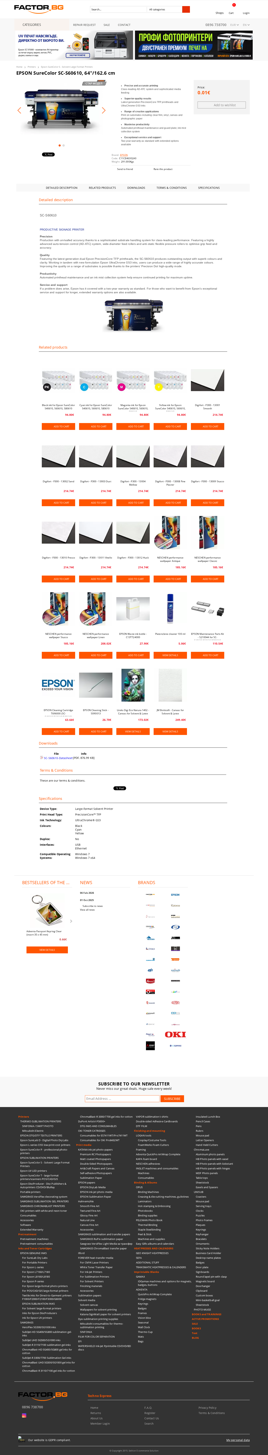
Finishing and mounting (149, 1131)
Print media (83, 1145)
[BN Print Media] (175, 948)
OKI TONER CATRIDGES (91, 1131)
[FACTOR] (150, 894)
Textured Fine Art (90, 1210)
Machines (143, 1173)
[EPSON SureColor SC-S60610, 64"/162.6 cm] (61, 107)
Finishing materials (91, 1286)
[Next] (246, 47)
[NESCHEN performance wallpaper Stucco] (58, 608)
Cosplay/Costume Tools (152, 1140)
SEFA (139, 1258)
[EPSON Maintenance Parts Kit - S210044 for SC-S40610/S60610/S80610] (207, 608)
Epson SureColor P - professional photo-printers (44, 1151)
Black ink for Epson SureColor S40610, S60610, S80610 (58, 406)
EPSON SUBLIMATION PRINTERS (39, 1158)
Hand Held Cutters (207, 1145)
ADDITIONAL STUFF (147, 1262)
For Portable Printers (34, 1262)
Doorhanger (203, 1286)
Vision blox (144, 1318)
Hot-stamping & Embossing (154, 1206)
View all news (87, 909)
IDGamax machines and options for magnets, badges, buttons (164, 1283)
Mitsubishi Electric (33, 1131)
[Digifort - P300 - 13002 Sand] (58, 456)
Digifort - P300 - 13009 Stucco (207, 481)
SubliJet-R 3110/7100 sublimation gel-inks (46, 1345)
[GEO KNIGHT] (175, 991)
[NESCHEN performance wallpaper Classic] (207, 532)
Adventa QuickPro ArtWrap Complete (158, 1154)
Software (25, 1225)
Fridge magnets (147, 1299)
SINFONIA (86, 1332)
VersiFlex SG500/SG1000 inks (39, 1327)
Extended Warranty (31, 1229)
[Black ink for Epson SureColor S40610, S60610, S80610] (58, 380)
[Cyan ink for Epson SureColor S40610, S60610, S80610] (95, 380)
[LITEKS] (150, 948)
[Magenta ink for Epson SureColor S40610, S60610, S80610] (133, 380)
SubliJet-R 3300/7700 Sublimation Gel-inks (46, 1358)
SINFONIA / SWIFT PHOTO (37, 1126)
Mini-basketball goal (208, 1300)
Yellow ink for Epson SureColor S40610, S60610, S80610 (170, 407)
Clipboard (201, 1290)
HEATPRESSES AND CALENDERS (153, 1248)
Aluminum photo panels (210, 1154)
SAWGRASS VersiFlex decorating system (43, 1196)
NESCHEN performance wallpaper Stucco (58, 635)
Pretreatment (27, 1234)
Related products (102, 188)
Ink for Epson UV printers (37, 1318)
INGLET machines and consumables (157, 1168)
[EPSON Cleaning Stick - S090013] (95, 685)
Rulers (199, 1131)
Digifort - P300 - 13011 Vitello (95, 557)
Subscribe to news (93, 906)
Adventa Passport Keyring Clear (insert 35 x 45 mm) (44, 933)
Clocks (199, 1210)
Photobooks (145, 1210)
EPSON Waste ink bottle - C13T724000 (133, 635)
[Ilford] (175, 916)
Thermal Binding (147, 1225)
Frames (142, 1313)
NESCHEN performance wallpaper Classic (207, 559)
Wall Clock (144, 1327)
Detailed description (61, 188)
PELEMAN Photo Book (149, 1220)
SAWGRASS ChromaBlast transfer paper (103, 1248)
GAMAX (140, 1276)
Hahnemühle (86, 1201)
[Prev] (21, 47)
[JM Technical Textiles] (175, 938)
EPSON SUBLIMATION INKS (38, 1303)
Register (149, 1413)
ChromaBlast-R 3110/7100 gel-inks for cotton (48, 1370)
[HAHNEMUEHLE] (150, 916)
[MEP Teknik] (175, 1024)
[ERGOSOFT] (150, 1013)
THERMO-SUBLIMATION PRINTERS (40, 1121)
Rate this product (163, 169)
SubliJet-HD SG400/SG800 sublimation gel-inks (47, 1333)
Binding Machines (148, 1192)
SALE (107, 25)
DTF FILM (141, 1126)
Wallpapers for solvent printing (98, 1309)
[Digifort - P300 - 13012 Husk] (133, 532)
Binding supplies (147, 1215)
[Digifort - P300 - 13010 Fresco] (58, 532)
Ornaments (202, 1243)
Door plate (202, 1267)
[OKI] (175, 1035)
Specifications (209, 188)
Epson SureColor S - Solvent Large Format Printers (67, 66)
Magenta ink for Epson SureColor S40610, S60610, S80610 (133, 407)
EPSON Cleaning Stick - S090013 (95, 711)
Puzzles (200, 1215)
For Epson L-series (33, 1267)
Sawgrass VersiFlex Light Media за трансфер (106, 1243)
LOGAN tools (143, 1135)
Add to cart (61, 426)
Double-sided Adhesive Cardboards (157, 1121)
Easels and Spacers (207, 1187)
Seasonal (143, 1322)
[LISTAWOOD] (175, 981)
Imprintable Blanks (146, 1272)
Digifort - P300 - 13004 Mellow (133, 483)
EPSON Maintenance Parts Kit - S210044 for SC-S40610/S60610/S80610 (207, 636)
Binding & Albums (145, 1182)
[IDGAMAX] (175, 1045)
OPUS (139, 1187)
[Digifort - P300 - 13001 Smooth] (207, 380)
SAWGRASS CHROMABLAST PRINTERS (42, 1206)
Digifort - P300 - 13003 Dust (95, 481)
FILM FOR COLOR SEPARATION (96, 1336)
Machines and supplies (151, 1239)
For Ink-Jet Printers (91, 1272)
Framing (141, 1149)
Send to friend (125, 169)
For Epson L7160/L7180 (36, 1272)
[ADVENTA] (150, 981)
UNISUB (198, 1192)
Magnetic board (205, 1281)
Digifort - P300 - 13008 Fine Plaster (170, 483)
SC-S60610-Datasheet (58, 758)
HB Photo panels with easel (212, 1159)
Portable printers (30, 1192)
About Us (96, 1418)
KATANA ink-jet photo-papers (95, 1149)
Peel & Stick (145, 1234)
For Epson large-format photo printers (45, 1286)
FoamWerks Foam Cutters (153, 1145)
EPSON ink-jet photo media (96, 1192)
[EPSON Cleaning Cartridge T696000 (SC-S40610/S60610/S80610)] (58, 685)
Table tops (202, 1178)
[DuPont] (175, 1002)
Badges (142, 1308)
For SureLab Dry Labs (35, 1258)
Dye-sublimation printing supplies (98, 1319)
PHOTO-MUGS (202, 1309)
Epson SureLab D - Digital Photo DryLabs (44, 1140)
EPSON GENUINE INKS (33, 1253)
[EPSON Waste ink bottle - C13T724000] (133, 608)
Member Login (100, 1423)
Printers (32, 66)
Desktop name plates (208, 1258)
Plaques (200, 1225)
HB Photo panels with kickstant (214, 1163)
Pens (199, 1126)
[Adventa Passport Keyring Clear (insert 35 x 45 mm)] (47, 911)
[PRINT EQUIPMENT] (150, 1035)
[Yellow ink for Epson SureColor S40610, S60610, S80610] (170, 380)
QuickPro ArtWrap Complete (155, 1294)
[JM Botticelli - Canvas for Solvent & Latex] (170, 685)
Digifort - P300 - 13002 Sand (58, 481)
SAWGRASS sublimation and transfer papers (104, 1234)
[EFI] (150, 970)
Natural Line (87, 1220)
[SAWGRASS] (150, 905)
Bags (141, 1341)
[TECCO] (175, 959)
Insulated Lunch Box (208, 1116)
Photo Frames (204, 1220)
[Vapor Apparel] (175, 927)
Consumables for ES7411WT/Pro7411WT (104, 1135)
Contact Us (151, 1418)
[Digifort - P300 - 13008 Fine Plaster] (170, 456)
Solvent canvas (89, 1305)
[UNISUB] (175, 970)
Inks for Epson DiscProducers (39, 1313)
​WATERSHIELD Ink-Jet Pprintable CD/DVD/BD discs (104, 1347)
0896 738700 (215, 24)
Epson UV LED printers (33, 1171)
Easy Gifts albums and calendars (155, 1243)
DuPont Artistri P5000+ (91, 1121)
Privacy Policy (207, 1408)
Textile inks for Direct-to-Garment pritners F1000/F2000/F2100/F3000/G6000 (47, 1297)
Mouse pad (202, 1135)
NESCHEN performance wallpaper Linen (96, 635)
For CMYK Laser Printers (94, 1262)
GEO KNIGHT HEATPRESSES (152, 1253)
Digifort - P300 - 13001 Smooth (207, 406)
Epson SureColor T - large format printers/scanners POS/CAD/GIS (39, 1177)
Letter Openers (205, 1140)
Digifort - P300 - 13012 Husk (133, 557)
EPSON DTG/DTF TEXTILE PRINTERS (41, 1135)
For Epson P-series (33, 1281)
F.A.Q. (148, 1408)
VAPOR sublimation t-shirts (152, 1116)
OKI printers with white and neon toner (43, 1210)
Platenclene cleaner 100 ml (170, 634)
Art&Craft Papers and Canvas (97, 1168)
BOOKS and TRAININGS (206, 1314)
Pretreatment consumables (36, 1243)
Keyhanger (202, 1234)
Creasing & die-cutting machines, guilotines (163, 1196)
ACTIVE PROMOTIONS (205, 1319)
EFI (80, 1341)
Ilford (81, 1253)
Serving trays (203, 1206)
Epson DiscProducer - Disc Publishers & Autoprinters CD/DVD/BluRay (43, 1185)
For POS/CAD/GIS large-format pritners (45, 1290)
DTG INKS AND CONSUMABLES (98, 1126)
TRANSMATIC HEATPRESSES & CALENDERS (161, 1267)
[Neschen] (150, 938)
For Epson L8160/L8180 (36, 1276)
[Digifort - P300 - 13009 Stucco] (207, 456)
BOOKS (196, 1328)
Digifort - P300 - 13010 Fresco (58, 557)
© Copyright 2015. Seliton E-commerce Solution (134, 1450)
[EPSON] (175, 894)
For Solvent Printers (92, 1281)
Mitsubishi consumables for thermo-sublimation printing (101, 1325)
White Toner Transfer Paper (96, 1267)
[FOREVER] (150, 927)
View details (170, 655)
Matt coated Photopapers (95, 1159)
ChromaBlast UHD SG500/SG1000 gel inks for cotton (48, 1364)
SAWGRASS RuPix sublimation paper (101, 1239)
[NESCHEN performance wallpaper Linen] (95, 608)
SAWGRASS (26, 1322)
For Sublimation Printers (94, 1276)
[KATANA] (175, 905)
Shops (220, 13)
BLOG (195, 1338)
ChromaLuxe (201, 1149)
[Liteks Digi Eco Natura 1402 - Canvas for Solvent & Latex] (133, 685)
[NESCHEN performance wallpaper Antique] (170, 532)
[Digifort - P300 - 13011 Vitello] (95, 532)
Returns (95, 1413)
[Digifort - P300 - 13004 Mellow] (133, 456)
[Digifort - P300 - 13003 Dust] (95, 456)
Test (195, 1333)
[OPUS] (150, 991)
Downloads (136, 188)
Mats (141, 1336)
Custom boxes (204, 1295)
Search (149, 1423)
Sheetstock (202, 1182)
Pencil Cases (203, 1121)
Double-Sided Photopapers (96, 1163)
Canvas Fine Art (89, 1225)
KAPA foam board (146, 1159)
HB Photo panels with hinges (213, 1168)
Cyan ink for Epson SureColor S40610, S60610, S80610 (95, 406)
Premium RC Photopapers (95, 1154)
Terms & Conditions (172, 188)
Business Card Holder (208, 1253)
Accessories (27, 1220)
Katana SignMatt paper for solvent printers (105, 1314)
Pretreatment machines (34, 1239)
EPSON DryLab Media (93, 1187)
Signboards (202, 1272)
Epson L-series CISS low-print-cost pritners (45, 1145)
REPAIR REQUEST (84, 25)
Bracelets (201, 1239)
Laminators (144, 1201)
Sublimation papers (89, 1295)
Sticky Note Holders (207, 1248)
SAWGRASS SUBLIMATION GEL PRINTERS (44, 1201)
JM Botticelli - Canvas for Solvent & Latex (170, 711)
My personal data (238, 1440)
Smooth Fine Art (89, 1206)
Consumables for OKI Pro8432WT (99, 1140)
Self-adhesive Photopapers (96, 1173)
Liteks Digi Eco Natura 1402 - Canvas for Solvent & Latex (133, 711)
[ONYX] (150, 1024)
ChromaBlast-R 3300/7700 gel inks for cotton (106, 1116)
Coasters (201, 1196)
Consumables (28, 1215)
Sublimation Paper (91, 1178)
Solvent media (86, 1300)
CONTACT (124, 25)
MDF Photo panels (207, 1173)
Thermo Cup (145, 1332)
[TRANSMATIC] (150, 1002)
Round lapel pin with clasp (211, 1276)
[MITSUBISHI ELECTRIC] (150, 1045)
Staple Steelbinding (149, 1229)
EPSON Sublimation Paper (95, 1196)
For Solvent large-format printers (41, 1308)
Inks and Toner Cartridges (35, 1248)
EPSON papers (86, 1182)
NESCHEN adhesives (148, 1163)
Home (19, 66)
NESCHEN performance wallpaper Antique (170, 559)
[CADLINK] (175, 1013)
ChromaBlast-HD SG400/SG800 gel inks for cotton (47, 1351)
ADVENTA (141, 1289)
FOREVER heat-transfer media (95, 1258)
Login (246, 13)
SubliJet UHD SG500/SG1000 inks (41, 1340)
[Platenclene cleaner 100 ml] (170, 608)
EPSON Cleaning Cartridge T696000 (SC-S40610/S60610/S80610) (58, 712)
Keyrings (143, 1303)
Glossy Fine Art (89, 1215)
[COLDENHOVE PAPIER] (150, 959)
